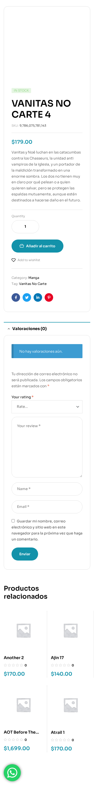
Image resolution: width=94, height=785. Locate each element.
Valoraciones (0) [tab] (29, 328)
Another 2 (14, 657)
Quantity (18, 216)
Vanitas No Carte (33, 284)
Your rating (23, 397)
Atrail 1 (58, 732)
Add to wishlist (29, 260)
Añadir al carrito (40, 246)
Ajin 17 (57, 657)
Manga (33, 278)
